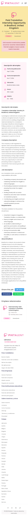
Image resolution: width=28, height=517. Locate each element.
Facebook (7, 294)
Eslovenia (4, 445)
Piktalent (10, 511)
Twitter (20, 289)
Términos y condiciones (8, 413)
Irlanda (3, 464)
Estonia (3, 450)
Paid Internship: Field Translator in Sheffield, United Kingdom (16, 308)
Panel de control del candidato (10, 359)
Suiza (3, 499)
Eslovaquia (4, 442)
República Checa (6, 491)
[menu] (25, 3)
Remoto (4, 502)
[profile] (22, 3)
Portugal (4, 486)
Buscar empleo (6, 357)
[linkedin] (15, 508)
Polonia (3, 483)
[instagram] (11, 508)
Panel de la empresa (7, 377)
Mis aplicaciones (6, 365)
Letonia (4, 469)
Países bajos (5, 480)
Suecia (3, 496)
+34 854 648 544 (10, 342)
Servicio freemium (7, 375)
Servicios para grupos (7, 395)
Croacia (4, 434)
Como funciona (6, 408)
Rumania (4, 494)
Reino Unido (5, 488)
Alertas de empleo (7, 362)
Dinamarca (5, 439)
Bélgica (3, 428)
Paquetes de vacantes (8, 383)
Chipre (3, 437)
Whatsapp (19, 294)
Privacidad (4, 416)
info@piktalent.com (10, 350)
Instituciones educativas (8, 390)
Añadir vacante (6, 380)
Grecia (3, 458)
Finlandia (4, 453)
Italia (3, 467)
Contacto (4, 405)
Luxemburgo (5, 475)
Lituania (4, 472)
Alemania (4, 423)
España (3, 447)
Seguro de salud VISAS (7, 368)
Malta (3, 477)
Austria (3, 426)
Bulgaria (4, 431)
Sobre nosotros (6, 402)
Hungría (4, 461)
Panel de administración (8, 393)
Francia (4, 456)
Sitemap (4, 411)
